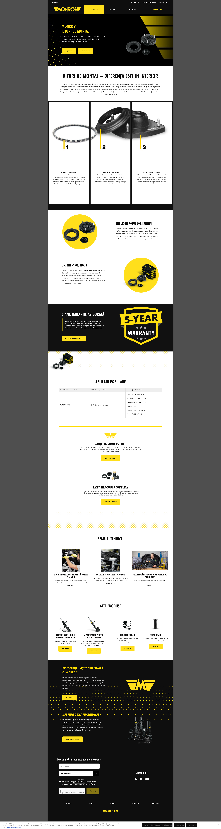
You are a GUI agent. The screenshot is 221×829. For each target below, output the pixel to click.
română (54, 2)
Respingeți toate (179, 825)
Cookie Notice (10, 827)
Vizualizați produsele (111, 502)
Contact (112, 804)
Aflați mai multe (70, 697)
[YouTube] (135, 2)
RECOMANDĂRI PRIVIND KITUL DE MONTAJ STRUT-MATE (150, 575)
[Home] (67, 9)
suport (91, 804)
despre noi (135, 804)
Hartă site (155, 804)
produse (68, 804)
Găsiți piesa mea (69, 51)
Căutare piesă (157, 9)
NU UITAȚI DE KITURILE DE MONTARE (110, 574)
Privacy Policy (17, 827)
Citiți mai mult (70, 585)
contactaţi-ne (163, 2)
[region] (110, 825)
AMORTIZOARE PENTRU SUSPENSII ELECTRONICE (65, 636)
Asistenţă (112, 9)
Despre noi (132, 9)
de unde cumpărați (149, 2)
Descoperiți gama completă (72, 739)
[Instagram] (138, 2)
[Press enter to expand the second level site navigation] (97, 9)
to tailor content (80, 779)
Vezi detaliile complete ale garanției (73, 338)
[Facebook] (131, 2)
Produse (93, 9)
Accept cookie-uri (191, 825)
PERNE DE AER (155, 635)
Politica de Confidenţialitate (79, 783)
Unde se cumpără (86, 51)
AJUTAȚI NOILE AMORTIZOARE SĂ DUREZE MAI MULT (71, 575)
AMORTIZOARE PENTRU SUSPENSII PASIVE (93, 636)
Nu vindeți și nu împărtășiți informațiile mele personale (157, 825)
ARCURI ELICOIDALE (127, 635)
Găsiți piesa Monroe (110, 458)
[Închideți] (218, 825)
